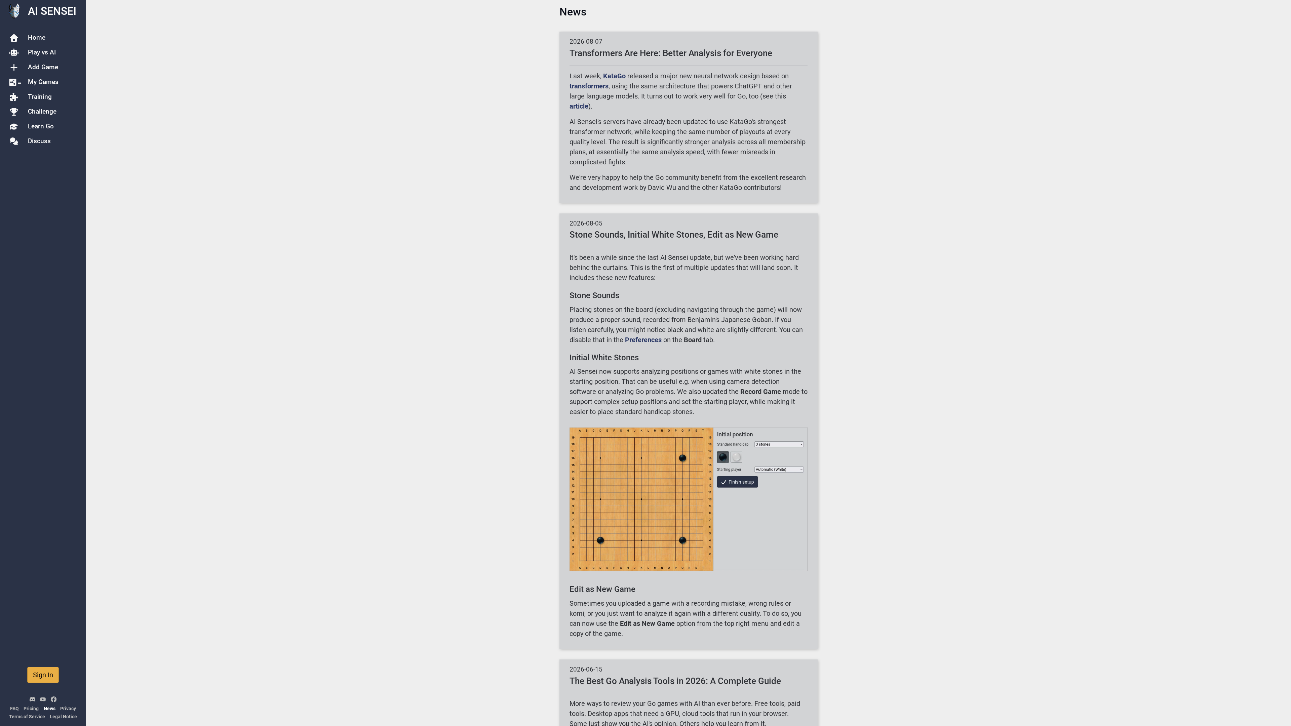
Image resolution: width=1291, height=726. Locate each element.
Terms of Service (27, 717)
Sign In (43, 675)
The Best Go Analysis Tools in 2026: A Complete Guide (675, 681)
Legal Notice (63, 717)
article (579, 106)
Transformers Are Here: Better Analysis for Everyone (671, 53)
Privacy (68, 709)
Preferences (643, 340)
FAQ (14, 709)
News (49, 709)
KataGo (614, 76)
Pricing (31, 709)
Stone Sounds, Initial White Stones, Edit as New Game (674, 235)
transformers (589, 86)
